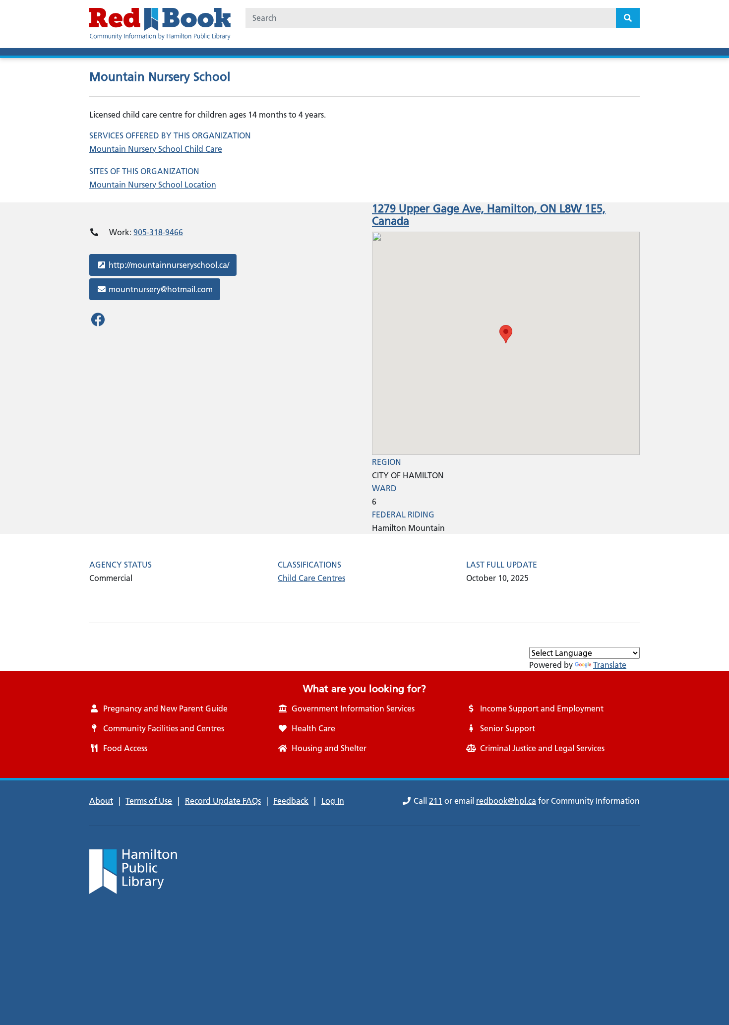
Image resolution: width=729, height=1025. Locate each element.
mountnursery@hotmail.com (160, 289)
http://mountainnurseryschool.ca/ (168, 264)
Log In (332, 801)
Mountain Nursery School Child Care (155, 149)
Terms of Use (148, 801)
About (101, 801)
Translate (609, 665)
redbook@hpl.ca (506, 801)
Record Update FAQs (223, 801)
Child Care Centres (311, 578)
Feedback (290, 801)
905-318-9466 (158, 232)
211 (435, 801)
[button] (505, 334)
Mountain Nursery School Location (152, 185)
